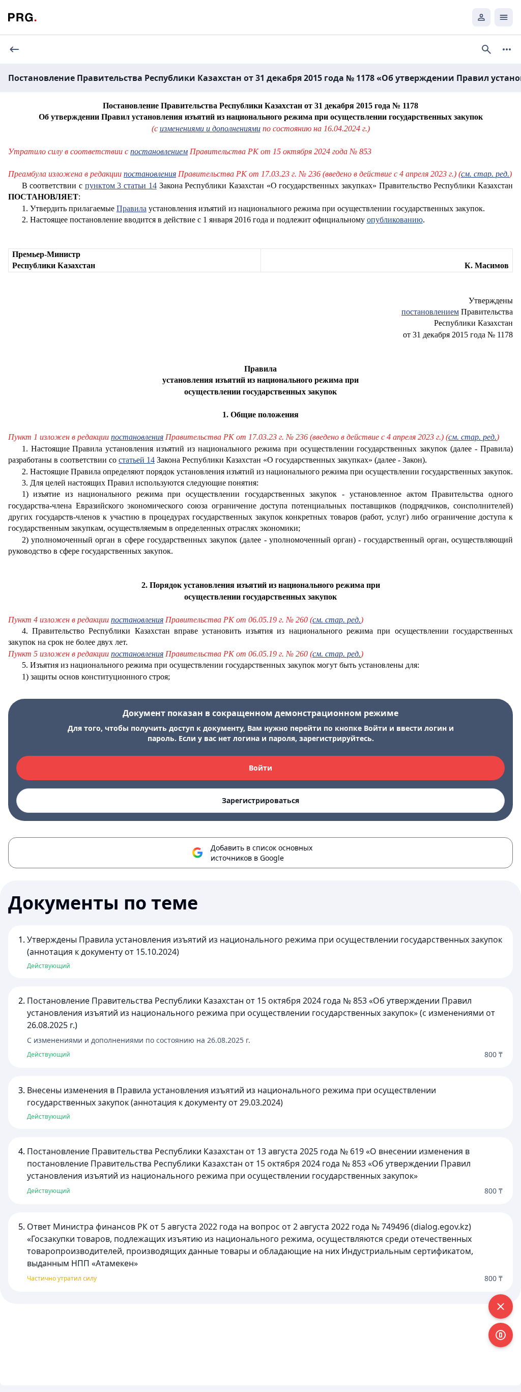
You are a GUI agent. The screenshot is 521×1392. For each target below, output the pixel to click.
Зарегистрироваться (260, 800)
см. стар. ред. (485, 173)
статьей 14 (137, 460)
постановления (150, 173)
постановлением (159, 151)
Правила (132, 208)
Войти (260, 768)
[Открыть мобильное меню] (504, 17)
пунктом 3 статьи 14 (121, 185)
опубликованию (395, 219)
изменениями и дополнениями (210, 128)
